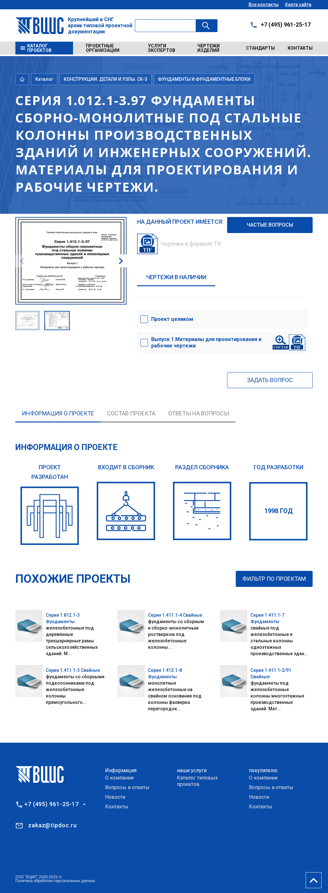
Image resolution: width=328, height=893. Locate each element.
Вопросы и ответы (127, 787)
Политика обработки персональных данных (55, 881)
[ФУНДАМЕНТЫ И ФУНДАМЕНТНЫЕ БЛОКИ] (202, 511)
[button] (120, 261)
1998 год (278, 511)
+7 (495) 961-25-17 (286, 24)
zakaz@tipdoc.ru (52, 825)
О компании (119, 778)
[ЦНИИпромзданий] (49, 516)
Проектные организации (102, 48)
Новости (115, 797)
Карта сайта (298, 4)
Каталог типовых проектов (197, 781)
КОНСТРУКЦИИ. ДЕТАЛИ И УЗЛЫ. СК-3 (105, 79)
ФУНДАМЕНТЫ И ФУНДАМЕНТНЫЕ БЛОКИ (204, 79)
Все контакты (264, 4)
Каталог (44, 79)
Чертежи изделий (208, 48)
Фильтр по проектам (274, 578)
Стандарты (260, 48)
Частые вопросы (270, 225)
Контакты (300, 48)
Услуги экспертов (161, 48)
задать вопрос (270, 380)
